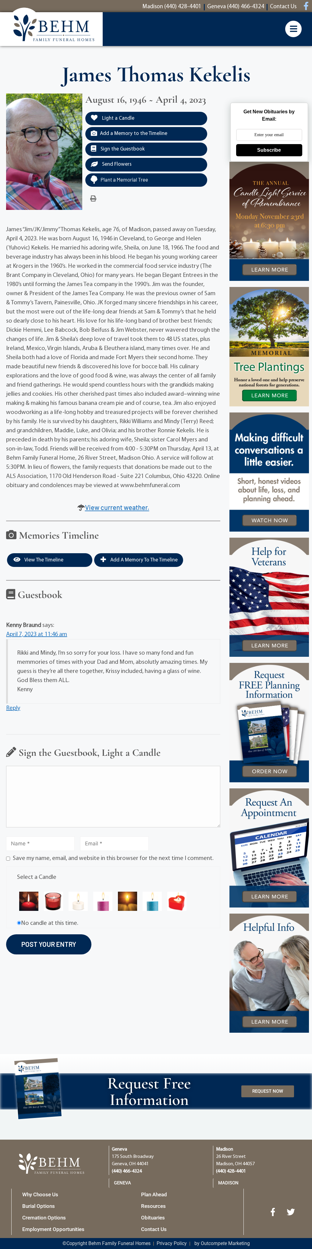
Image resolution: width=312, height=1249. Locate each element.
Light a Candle (117, 118)
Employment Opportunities (53, 1229)
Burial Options (38, 1206)
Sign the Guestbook (122, 149)
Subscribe (269, 150)
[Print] (93, 199)
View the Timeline (43, 560)
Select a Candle (36, 877)
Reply (13, 708)
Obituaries (153, 1218)
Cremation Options (44, 1218)
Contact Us (154, 1229)
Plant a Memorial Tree (124, 179)
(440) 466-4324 (127, 1171)
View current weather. (117, 507)
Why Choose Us (40, 1194)
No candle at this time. (49, 923)
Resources (153, 1206)
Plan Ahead (154, 1194)
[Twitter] (291, 1212)
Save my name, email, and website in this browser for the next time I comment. (113, 858)
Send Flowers (116, 164)
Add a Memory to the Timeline (133, 133)
